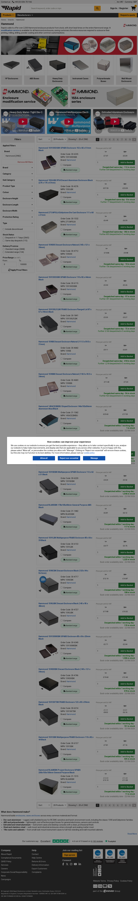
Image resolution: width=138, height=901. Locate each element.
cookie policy (89, 453)
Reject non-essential (69, 458)
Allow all (44, 458)
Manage (94, 458)
